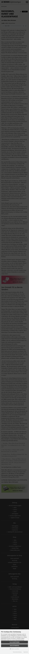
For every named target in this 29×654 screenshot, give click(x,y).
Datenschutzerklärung (17, 652)
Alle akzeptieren (14, 642)
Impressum (26, 652)
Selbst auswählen (15, 648)
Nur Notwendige (14, 645)
